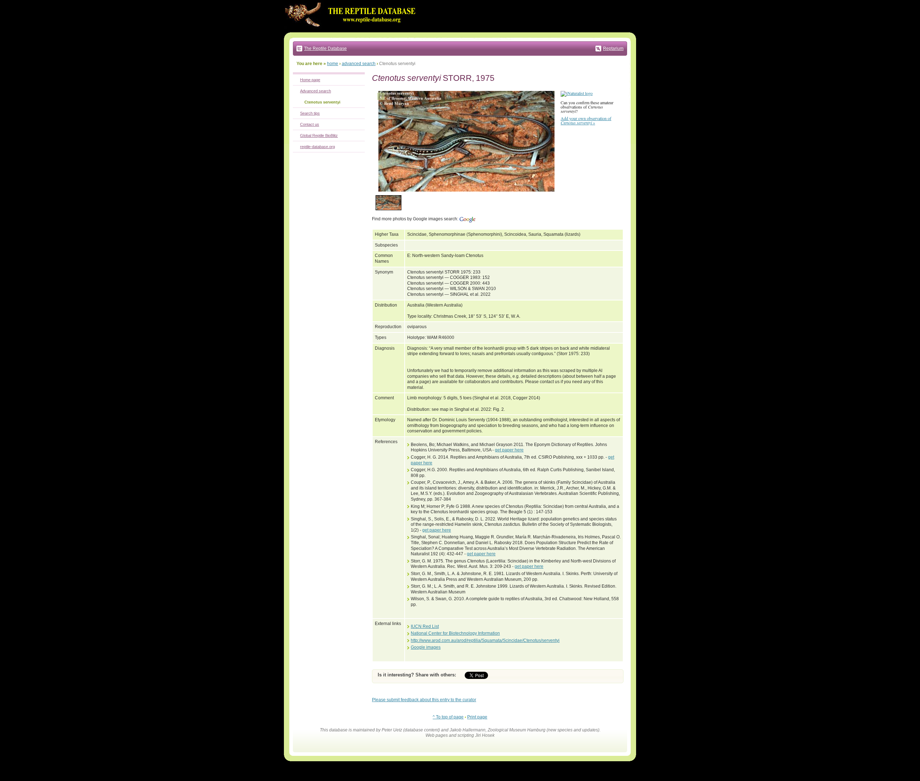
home (332, 63)
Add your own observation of (586, 120)
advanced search (359, 63)
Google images (426, 647)
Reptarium (613, 48)
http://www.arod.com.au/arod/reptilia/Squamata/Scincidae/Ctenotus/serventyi (485, 640)
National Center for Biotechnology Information (455, 633)
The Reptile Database (325, 48)
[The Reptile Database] (352, 30)
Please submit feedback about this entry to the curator (424, 699)
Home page (310, 80)
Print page (477, 717)
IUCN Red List (425, 626)
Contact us (309, 124)
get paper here (509, 449)
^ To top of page (448, 717)
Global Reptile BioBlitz (319, 135)
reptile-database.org (317, 146)
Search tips (310, 113)
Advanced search (315, 91)
